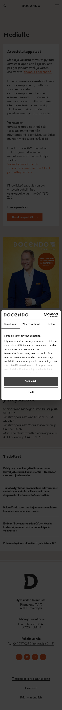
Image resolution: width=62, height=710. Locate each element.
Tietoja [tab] (51, 324)
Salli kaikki (31, 381)
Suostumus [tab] (10, 324)
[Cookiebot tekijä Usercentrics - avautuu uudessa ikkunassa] (44, 315)
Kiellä (31, 392)
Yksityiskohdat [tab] (31, 324)
